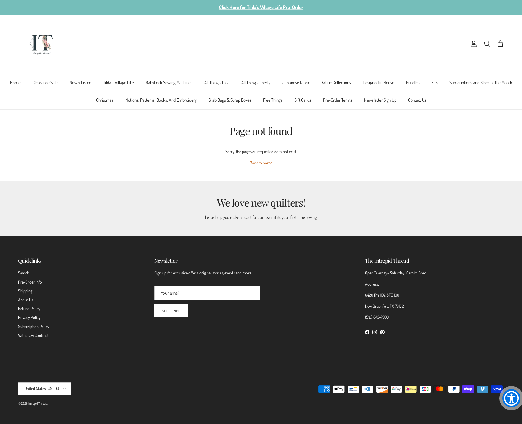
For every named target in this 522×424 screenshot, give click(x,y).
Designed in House (378, 82)
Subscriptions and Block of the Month (481, 82)
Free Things (272, 100)
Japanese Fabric (296, 82)
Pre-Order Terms (337, 100)
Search (23, 272)
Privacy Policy (29, 317)
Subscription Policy (33, 326)
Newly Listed (80, 82)
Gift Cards (302, 100)
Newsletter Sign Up (380, 100)
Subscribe (171, 311)
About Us (25, 299)
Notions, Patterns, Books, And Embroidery (161, 100)
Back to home (261, 162)
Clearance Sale (45, 82)
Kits (434, 82)
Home (15, 82)
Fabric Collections (336, 82)
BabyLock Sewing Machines (169, 82)
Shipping (25, 290)
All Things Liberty (255, 82)
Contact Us (417, 100)
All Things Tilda (217, 82)
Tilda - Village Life (118, 82)
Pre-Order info (30, 281)
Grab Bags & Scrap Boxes (229, 100)
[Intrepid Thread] (41, 44)
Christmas (105, 100)
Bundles (413, 82)
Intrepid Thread (37, 403)
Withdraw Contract (33, 335)
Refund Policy (29, 308)
